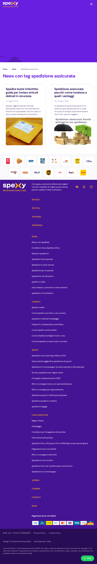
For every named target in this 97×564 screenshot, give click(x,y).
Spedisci (36, 199)
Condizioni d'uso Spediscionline (46, 248)
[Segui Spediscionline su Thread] (84, 187)
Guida (34, 236)
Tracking (36, 217)
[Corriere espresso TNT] (25, 172)
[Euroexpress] (66, 161)
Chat (89, 558)
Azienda (35, 480)
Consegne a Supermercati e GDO (46, 378)
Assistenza (37, 225)
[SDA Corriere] (31, 161)
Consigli (36, 302)
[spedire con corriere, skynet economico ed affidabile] (60, 172)
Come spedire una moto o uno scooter (49, 313)
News (14, 69)
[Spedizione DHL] (83, 172)
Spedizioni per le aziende (42, 270)
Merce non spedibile (40, 242)
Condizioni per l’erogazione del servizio (49, 432)
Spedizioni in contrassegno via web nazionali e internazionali (58, 367)
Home (5, 69)
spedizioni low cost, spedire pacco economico (52, 466)
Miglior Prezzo (38, 420)
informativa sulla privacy (42, 437)
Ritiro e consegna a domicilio (44, 454)
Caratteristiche (40, 415)
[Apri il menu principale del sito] (91, 4)
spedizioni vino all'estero (42, 293)
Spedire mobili (38, 307)
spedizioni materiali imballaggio (45, 318)
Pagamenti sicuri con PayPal (44, 449)
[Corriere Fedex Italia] (71, 172)
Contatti (36, 497)
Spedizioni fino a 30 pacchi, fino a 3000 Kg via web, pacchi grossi (60, 443)
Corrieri (36, 488)
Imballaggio (37, 426)
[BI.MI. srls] (10, 4)
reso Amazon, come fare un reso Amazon (49, 287)
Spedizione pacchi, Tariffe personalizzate (49, 395)
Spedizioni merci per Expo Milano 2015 (49, 355)
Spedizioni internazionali (42, 259)
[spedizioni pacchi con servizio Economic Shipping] (77, 161)
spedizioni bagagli (39, 406)
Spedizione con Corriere (42, 460)
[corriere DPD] (13, 172)
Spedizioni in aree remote (43, 265)
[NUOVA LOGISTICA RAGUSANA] (37, 172)
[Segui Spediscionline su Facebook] (77, 187)
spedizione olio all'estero (42, 276)
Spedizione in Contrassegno (44, 471)
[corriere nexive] (19, 161)
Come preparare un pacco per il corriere (49, 341)
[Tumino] (42, 161)
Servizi (35, 350)
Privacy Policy (40, 533)
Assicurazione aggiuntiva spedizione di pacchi (52, 361)
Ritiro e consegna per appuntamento (48, 389)
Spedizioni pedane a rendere (44, 401)
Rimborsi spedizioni (40, 253)
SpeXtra (36, 208)
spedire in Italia (38, 282)
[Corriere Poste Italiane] (89, 161)
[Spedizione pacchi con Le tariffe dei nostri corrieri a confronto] (54, 161)
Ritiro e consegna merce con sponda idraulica (52, 384)
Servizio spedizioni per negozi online (47, 372)
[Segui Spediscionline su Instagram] (91, 187)
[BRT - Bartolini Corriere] (8, 161)
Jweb (48, 541)
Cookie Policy (55, 533)
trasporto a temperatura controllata (47, 324)
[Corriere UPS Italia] (48, 172)
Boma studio (25, 541)
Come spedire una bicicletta (44, 330)
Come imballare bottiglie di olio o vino (48, 335)
